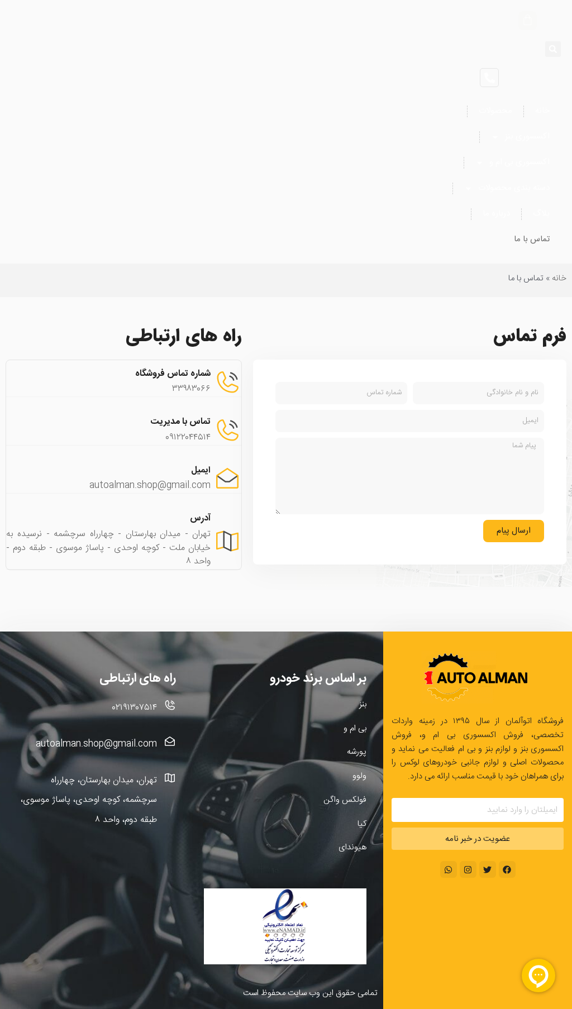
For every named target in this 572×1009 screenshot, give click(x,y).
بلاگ (541, 214)
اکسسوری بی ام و (519, 162)
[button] (553, 49)
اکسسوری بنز (527, 137)
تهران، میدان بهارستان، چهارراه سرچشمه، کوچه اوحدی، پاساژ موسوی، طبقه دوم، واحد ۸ (89, 800)
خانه (542, 111)
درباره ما (496, 214)
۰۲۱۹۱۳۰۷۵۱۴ (134, 707)
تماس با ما (532, 239)
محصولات (495, 111)
